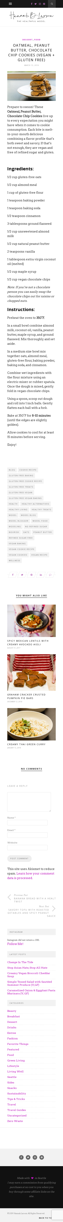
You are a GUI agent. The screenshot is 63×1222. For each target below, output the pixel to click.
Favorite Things (17, 1044)
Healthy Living (18, 509)
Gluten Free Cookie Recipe (25, 481)
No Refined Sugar (36, 526)
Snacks (12, 1088)
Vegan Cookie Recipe (21, 549)
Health (13, 504)
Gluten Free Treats (21, 487)
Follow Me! (15, 944)
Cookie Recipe (28, 470)
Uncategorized (16, 1115)
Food (37, 39)
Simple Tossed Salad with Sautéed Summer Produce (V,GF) (29, 983)
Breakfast (13, 1016)
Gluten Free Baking (21, 475)
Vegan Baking (17, 543)
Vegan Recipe (39, 555)
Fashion (12, 1038)
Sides (10, 1082)
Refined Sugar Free (21, 538)
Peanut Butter (42, 532)
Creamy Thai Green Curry (26, 744)
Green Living (16, 1060)
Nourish (14, 532)
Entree (11, 1032)
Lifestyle (13, 1066)
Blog (12, 470)
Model (13, 515)
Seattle (11, 1077)
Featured (13, 1049)
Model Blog (28, 515)
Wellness (14, 560)
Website (12, 842)
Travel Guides (16, 1110)
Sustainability (16, 1093)
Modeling (15, 526)
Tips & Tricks (16, 1099)
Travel (11, 1104)
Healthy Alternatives (35, 504)
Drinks (11, 1027)
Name (11, 817)
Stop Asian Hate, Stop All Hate (27, 967)
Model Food (40, 521)
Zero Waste (15, 1121)
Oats (26, 532)
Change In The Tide (20, 962)
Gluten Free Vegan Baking (25, 498)
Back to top (46, 1218)
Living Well (15, 1071)
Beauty (11, 1010)
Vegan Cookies (18, 555)
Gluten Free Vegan (20, 492)
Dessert (27, 39)
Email (11, 830)
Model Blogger (18, 521)
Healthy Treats (41, 509)
